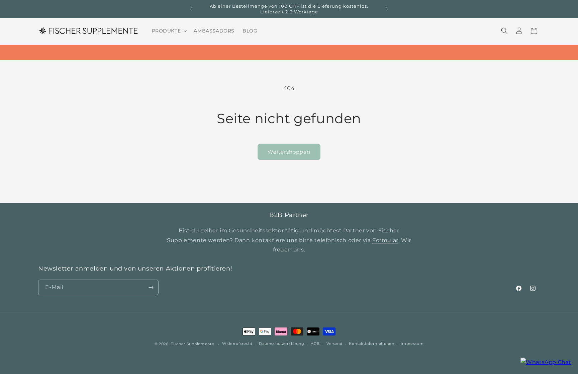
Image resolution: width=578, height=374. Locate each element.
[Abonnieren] (150, 287)
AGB (315, 343)
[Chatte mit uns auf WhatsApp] (545, 362)
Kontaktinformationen (371, 343)
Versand (334, 343)
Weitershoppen (289, 152)
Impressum (412, 343)
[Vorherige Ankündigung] (191, 9)
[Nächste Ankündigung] (387, 9)
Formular (385, 240)
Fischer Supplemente (192, 344)
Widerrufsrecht (237, 343)
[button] (169, 31)
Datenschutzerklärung (281, 343)
